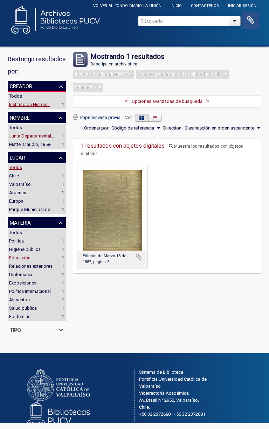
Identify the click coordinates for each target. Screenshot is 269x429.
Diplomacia (20, 274)
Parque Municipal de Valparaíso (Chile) (48, 209)
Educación (19, 257)
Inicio (176, 5)
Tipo (15, 329)
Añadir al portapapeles (138, 256)
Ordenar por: (96, 128)
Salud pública (23, 308)
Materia (20, 222)
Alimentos (19, 299)
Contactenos (205, 5)
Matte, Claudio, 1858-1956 (35, 144)
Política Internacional (30, 291)
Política (16, 241)
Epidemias (19, 316)
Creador (21, 86)
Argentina (19, 192)
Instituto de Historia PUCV (35, 104)
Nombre (20, 117)
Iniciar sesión (242, 5)
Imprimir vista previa (99, 117)
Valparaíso (20, 184)
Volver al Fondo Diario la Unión (127, 5)
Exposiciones (22, 283)
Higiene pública (25, 249)
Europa (16, 201)
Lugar (17, 157)
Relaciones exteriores (31, 266)
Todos (15, 96)
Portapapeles (250, 20)
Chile (14, 175)
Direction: (172, 128)
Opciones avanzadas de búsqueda (167, 101)
